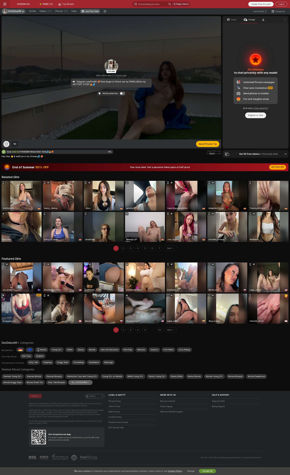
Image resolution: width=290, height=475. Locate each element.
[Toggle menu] (5, 4)
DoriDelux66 (9, 342)
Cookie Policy (175, 471)
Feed (73, 11)
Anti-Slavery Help (116, 428)
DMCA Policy (114, 412)
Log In (281, 4)
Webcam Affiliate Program (171, 412)
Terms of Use (114, 406)
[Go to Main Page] (23, 4)
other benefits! (260, 108)
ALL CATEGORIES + (80, 382)
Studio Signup (166, 406)
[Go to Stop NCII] (89, 457)
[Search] (170, 4)
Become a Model (167, 401)
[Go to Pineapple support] (74, 458)
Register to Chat (255, 115)
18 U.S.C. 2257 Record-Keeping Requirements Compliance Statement (231, 458)
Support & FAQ (218, 401)
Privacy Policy (114, 401)
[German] (20, 349)
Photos (61, 11)
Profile (32, 11)
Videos (45, 11)
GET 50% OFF (277, 167)
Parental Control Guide (118, 422)
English (92, 396)
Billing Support (218, 406)
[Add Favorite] (6, 144)
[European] (30, 349)
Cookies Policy (115, 417)
